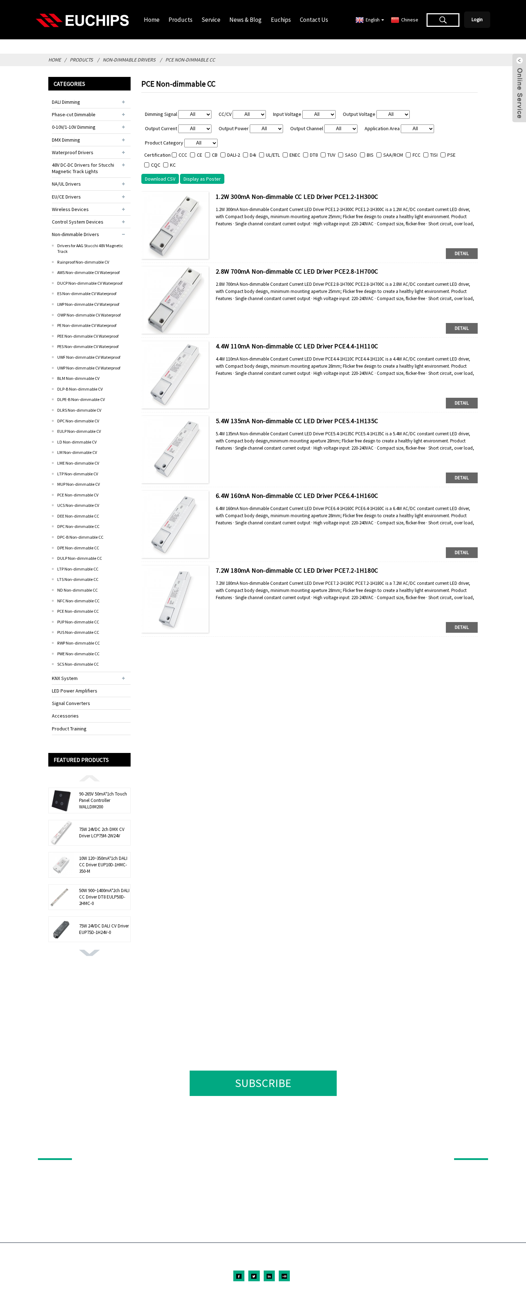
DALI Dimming (66, 102)
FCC (416, 155)
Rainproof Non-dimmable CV (83, 262)
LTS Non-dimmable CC (77, 579)
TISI (434, 155)
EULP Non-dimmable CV (79, 431)
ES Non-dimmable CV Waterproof (86, 293)
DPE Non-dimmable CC (78, 547)
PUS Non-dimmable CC (78, 632)
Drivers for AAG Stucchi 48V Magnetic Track (90, 248)
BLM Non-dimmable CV (78, 378)
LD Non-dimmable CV (77, 442)
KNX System (65, 678)
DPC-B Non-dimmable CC (80, 537)
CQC (155, 165)
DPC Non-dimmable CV (78, 421)
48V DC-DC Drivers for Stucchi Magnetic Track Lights (83, 168)
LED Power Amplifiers (74, 690)
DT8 (314, 155)
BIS (370, 155)
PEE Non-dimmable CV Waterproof (87, 336)
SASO (351, 155)
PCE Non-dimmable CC (190, 60)
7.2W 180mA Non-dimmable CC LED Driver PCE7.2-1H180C (297, 570)
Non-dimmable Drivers (129, 60)
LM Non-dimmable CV (77, 452)
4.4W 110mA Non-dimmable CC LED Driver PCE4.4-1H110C (297, 346)
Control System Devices (77, 222)
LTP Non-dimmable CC (77, 569)
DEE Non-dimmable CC (78, 516)
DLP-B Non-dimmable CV (80, 389)
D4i (253, 155)
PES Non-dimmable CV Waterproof (87, 346)
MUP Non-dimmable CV (78, 484)
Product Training (69, 728)
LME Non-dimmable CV (78, 463)
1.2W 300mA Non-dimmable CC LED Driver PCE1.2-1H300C (297, 196)
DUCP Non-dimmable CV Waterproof (89, 283)
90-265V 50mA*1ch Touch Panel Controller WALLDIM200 (103, 800)
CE (199, 155)
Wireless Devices (70, 209)
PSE (451, 155)
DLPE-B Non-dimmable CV (81, 399)
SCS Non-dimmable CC (78, 664)
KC (173, 165)
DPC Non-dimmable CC (78, 526)
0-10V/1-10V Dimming (74, 127)
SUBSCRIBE (263, 1083)
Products (181, 20)
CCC (183, 155)
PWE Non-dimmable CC (78, 653)
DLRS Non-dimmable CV (79, 410)
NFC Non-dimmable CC (78, 600)
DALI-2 (233, 155)
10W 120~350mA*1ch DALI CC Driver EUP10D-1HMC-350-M (103, 864)
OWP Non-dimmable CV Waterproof (89, 315)
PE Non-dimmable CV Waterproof (86, 325)
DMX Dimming (66, 140)
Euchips (281, 20)
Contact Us (314, 20)
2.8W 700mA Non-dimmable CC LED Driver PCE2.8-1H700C (297, 271)
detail (462, 253)
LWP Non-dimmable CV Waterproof (88, 304)
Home (152, 20)
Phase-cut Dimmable (74, 114)
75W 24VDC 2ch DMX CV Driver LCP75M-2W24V (102, 832)
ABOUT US (466, 1148)
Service (210, 20)
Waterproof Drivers (72, 152)
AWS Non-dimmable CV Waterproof (88, 272)
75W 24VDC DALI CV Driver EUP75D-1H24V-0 (104, 929)
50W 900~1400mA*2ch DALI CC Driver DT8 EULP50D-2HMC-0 (104, 896)
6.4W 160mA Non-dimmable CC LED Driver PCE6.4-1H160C (297, 495)
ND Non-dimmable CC (77, 590)
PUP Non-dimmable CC (78, 622)
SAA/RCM (393, 155)
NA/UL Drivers (66, 184)
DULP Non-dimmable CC (79, 558)
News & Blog (245, 20)
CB (215, 155)
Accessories (65, 716)
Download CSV (160, 179)
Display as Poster (202, 179)
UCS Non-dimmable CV (78, 505)
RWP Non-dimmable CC (78, 643)
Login (477, 19)
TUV (331, 155)
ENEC (294, 155)
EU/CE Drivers (66, 197)
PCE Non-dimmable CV (77, 495)
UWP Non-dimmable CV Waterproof (88, 368)
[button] (89, 777)
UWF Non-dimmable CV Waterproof (88, 357)
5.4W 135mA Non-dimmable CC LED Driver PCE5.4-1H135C (297, 421)
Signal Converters (71, 703)
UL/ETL (273, 155)
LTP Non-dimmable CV (77, 473)
